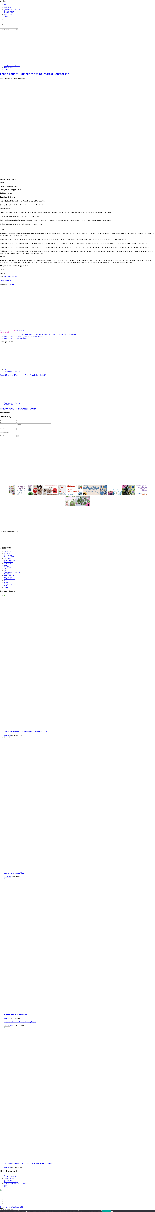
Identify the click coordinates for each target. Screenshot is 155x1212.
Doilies (6, 565)
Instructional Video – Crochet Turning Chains (20, 1022)
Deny (109, 1211)
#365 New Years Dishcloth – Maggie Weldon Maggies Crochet (25, 731)
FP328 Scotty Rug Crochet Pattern (18, 408)
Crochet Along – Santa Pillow (14, 873)
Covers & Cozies (9, 560)
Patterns (68, 334)
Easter (6, 569)
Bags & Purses (9, 557)
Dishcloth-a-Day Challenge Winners (16, 1183)
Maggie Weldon (48, 334)
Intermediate (33, 334)
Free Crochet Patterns (12, 9)
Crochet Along (9, 562)
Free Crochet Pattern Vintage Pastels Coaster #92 (35, 74)
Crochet (19, 334)
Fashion (6, 369)
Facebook (11, 284)
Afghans (7, 6)
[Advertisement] (77, 51)
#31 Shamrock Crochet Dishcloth (15, 1015)
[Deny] (112, 1211)
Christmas (7, 558)
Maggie (40, 334)
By (20, 330)
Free (23, 334)
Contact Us (7, 1180)
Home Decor (8, 13)
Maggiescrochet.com (10, 277)
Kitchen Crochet (9, 69)
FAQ (5, 1185)
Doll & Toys (7, 567)
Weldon (73, 334)
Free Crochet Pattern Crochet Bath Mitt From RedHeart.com (22, 336)
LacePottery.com (5, 280)
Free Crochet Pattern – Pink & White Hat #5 (23, 375)
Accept (104, 1211)
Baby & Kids (8, 555)
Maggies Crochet (59, 334)
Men (5, 580)
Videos (6, 16)
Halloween (7, 574)
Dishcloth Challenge (11, 1182)
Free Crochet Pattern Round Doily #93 (14, 338)
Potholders (8, 14)
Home (6, 4)
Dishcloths (7, 8)
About (6, 1175)
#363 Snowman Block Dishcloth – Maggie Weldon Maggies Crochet (28, 1163)
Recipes (6, 586)
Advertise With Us (10, 1177)
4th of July (7, 552)
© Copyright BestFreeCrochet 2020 (12, 1207)
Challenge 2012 (9, 1178)
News (6, 582)
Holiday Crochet (9, 11)
